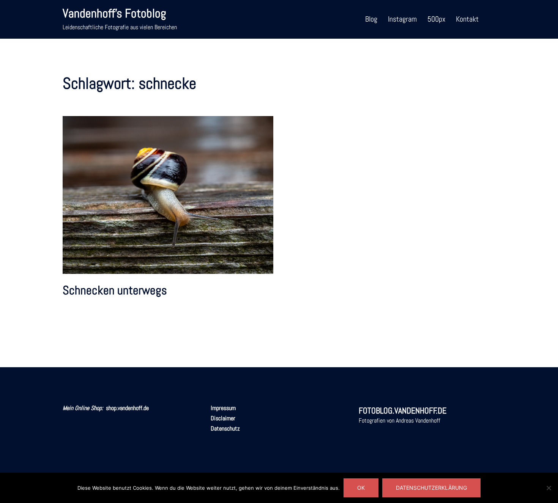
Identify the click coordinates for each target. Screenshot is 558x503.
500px (436, 19)
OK (361, 487)
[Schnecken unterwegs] (168, 194)
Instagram (402, 19)
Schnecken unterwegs (115, 290)
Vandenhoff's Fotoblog (114, 13)
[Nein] (548, 488)
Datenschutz (225, 428)
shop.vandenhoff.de (127, 408)
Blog (371, 19)
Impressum (223, 408)
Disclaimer (223, 418)
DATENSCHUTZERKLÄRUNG (431, 487)
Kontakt (467, 19)
